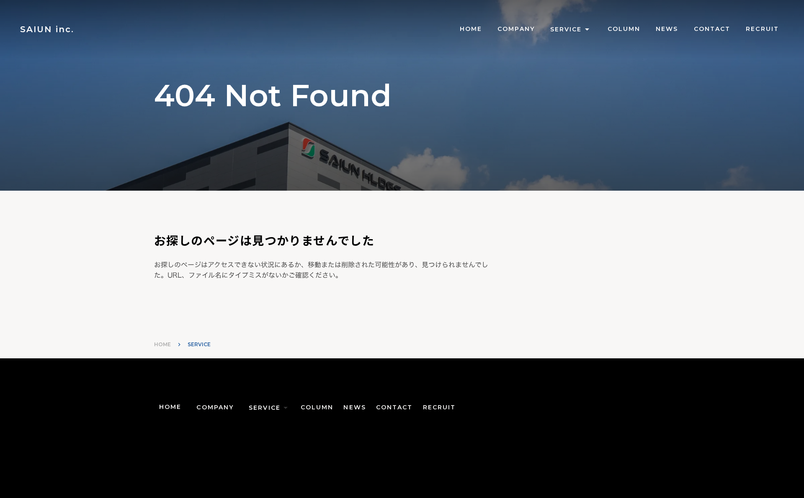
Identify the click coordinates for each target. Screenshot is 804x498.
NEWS (667, 29)
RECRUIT (762, 29)
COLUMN (624, 29)
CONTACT (712, 29)
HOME (162, 344)
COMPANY (516, 29)
